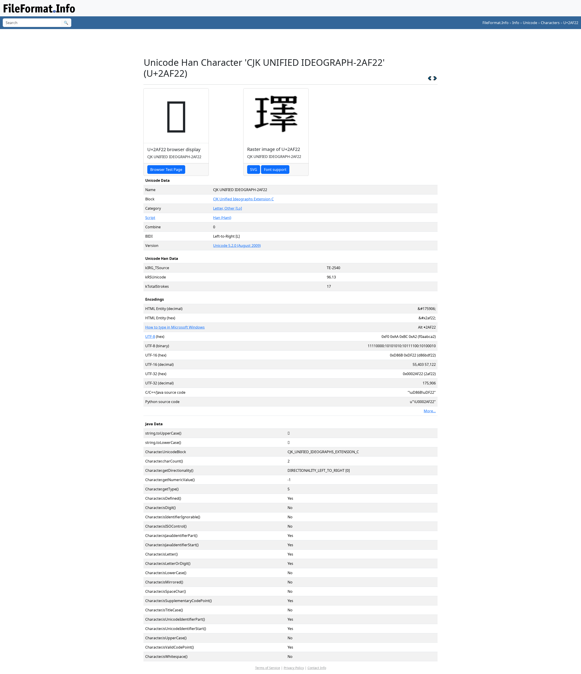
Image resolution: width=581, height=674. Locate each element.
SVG (253, 169)
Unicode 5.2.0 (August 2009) (237, 245)
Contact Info (317, 668)
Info (515, 22)
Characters (550, 22)
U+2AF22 (570, 22)
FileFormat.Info (496, 22)
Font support (275, 169)
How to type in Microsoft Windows (175, 327)
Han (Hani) (222, 217)
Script (150, 217)
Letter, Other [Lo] (227, 208)
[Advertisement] (293, 43)
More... (430, 410)
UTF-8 (150, 336)
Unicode (530, 22)
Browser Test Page (166, 169)
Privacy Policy (294, 668)
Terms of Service (267, 668)
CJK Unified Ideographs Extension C (243, 199)
